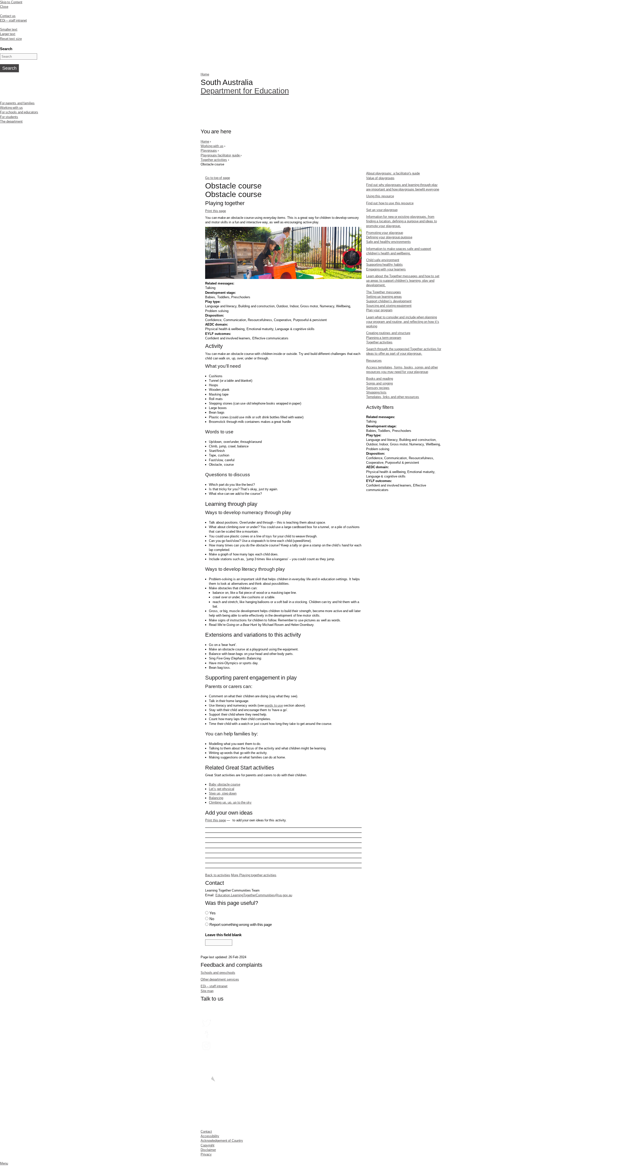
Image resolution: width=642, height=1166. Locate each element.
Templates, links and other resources (392, 397)
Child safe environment (382, 260)
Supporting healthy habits (384, 264)
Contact (206, 1131)
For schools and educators (19, 112)
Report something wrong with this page (240, 924)
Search (6, 49)
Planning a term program (383, 338)
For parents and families (17, 103)
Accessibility (210, 1136)
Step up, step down (222, 793)
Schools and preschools (218, 973)
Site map (207, 991)
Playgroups (209, 150)
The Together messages (383, 292)
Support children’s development (389, 301)
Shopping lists (376, 392)
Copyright (207, 1145)
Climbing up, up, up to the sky (230, 802)
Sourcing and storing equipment (389, 306)
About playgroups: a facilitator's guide (393, 173)
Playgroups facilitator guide (220, 155)
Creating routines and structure (388, 333)
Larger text (7, 34)
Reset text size (11, 39)
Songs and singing (379, 383)
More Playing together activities (253, 875)
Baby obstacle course (224, 784)
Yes (212, 913)
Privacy (206, 1154)
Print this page (215, 211)
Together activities (214, 160)
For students (9, 117)
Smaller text (8, 29)
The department (11, 121)
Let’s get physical (221, 789)
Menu (4, 1163)
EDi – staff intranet (13, 20)
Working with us (11, 108)
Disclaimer (208, 1150)
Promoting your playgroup (384, 233)
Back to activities (217, 875)
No (211, 919)
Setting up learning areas (384, 297)
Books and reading (379, 378)
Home (205, 74)
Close (4, 7)
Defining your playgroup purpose (389, 237)
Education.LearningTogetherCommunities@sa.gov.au (253, 895)
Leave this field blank (223, 935)
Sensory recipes (377, 388)
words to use (274, 705)
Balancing (216, 798)
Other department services (220, 979)
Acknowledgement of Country (222, 1140)
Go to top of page (217, 178)
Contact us (8, 16)
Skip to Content (11, 2)
